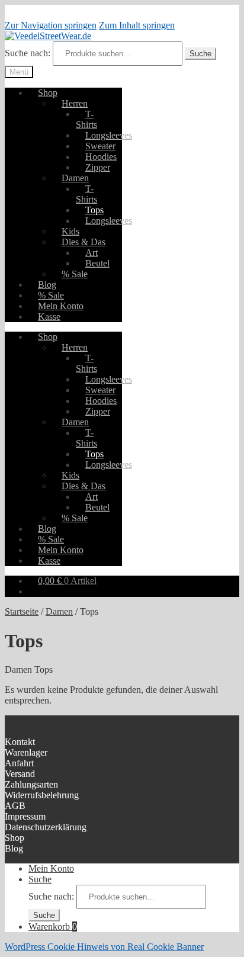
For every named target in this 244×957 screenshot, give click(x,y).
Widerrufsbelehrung (42, 795)
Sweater (100, 146)
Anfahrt (19, 763)
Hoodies (101, 157)
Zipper (97, 167)
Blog (47, 285)
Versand (20, 774)
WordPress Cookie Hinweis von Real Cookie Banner (104, 947)
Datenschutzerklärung (45, 827)
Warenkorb (52, 926)
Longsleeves (108, 135)
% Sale (75, 274)
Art (91, 253)
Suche (200, 53)
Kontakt (20, 742)
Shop (47, 93)
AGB (15, 806)
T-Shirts (86, 119)
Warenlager (26, 752)
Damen (75, 178)
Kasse (49, 316)
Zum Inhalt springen (137, 25)
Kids (70, 231)
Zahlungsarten (31, 784)
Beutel (97, 263)
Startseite (21, 611)
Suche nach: (27, 53)
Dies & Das (83, 242)
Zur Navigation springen (51, 25)
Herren (75, 103)
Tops (94, 210)
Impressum (25, 816)
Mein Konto (61, 306)
